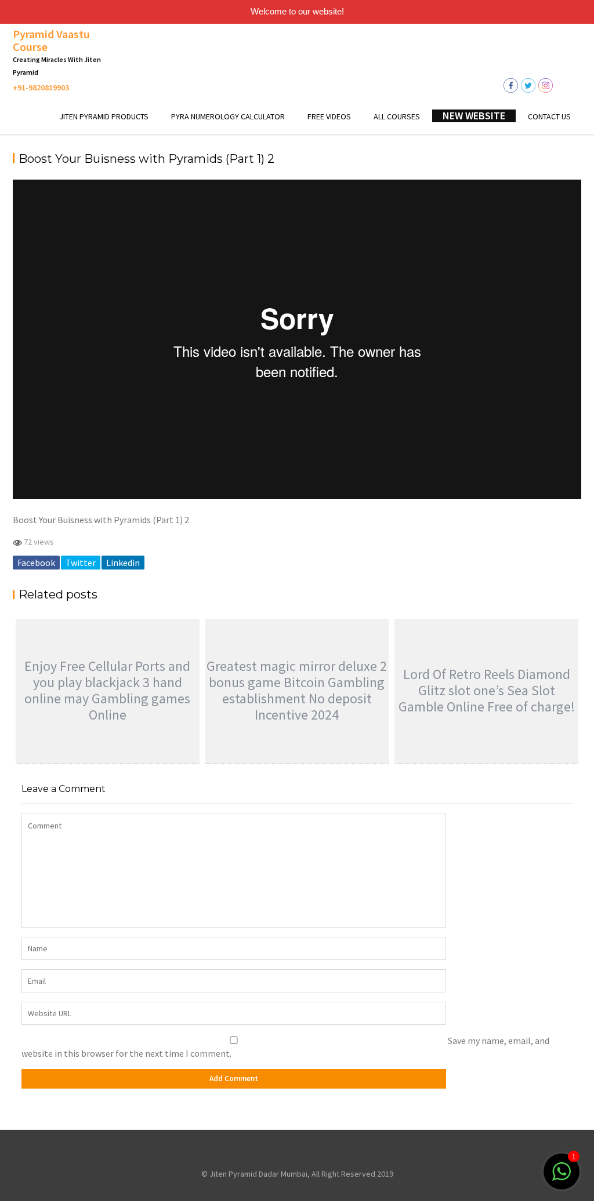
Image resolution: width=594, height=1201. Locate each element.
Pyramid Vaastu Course (51, 40)
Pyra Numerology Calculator (228, 116)
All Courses (397, 116)
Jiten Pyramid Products (103, 116)
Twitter (81, 562)
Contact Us (549, 116)
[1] (561, 1177)
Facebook (36, 562)
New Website (474, 115)
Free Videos (329, 116)
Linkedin (123, 562)
